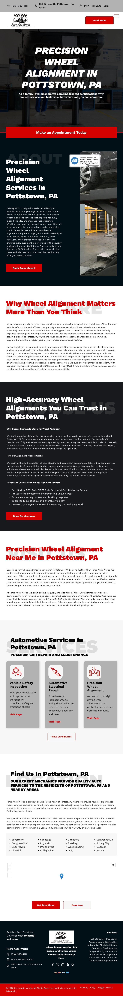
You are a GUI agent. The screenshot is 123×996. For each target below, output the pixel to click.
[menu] (116, 16)
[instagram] (63, 965)
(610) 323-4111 (20, 5)
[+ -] (61, 879)
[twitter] (58, 965)
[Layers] (113, 865)
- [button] (10, 869)
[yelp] (68, 965)
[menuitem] (89, 988)
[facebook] (53, 965)
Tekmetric (11, 991)
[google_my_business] (72, 965)
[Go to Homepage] (21, 13)
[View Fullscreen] (10, 875)
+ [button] (10, 865)
